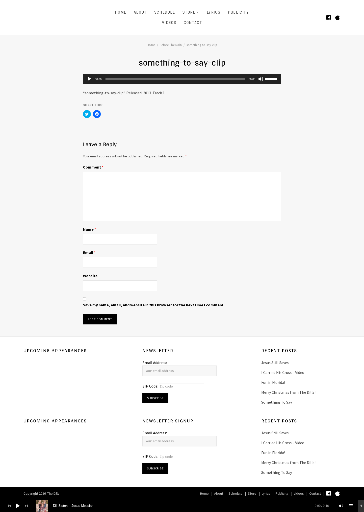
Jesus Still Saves (275, 362)
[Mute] (260, 78)
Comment (93, 167)
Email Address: (154, 362)
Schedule (164, 12)
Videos (169, 22)
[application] (182, 79)
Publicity (238, 12)
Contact (193, 22)
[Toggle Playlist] (351, 506)
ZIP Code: (150, 386)
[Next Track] (26, 506)
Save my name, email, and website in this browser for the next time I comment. (154, 304)
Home (120, 12)
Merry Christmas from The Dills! (288, 392)
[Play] (89, 78)
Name (89, 229)
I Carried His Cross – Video (282, 372)
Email (89, 252)
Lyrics (214, 12)
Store (190, 13)
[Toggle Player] (361, 506)
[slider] (272, 78)
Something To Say (276, 402)
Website (90, 275)
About (140, 12)
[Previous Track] (9, 506)
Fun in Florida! (273, 382)
